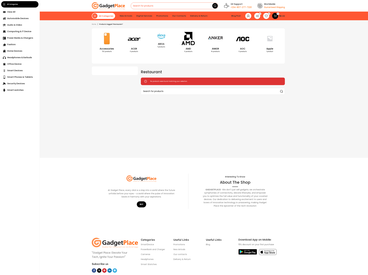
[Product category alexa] (161, 40)
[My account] (248, 16)
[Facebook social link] (94, 270)
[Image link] (115, 243)
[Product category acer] (134, 42)
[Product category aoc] (242, 42)
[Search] (215, 6)
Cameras (145, 254)
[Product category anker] (215, 42)
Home (94, 24)
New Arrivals (179, 249)
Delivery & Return (182, 259)
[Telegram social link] (115, 270)
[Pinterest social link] (104, 270)
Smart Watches (149, 264)
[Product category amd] (188, 42)
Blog (208, 244)
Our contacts (180, 254)
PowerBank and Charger (153, 249)
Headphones (147, 259)
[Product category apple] (270, 42)
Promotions (179, 244)
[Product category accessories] (107, 42)
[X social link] (99, 270)
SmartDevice (147, 244)
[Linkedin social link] (109, 270)
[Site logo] (108, 6)
